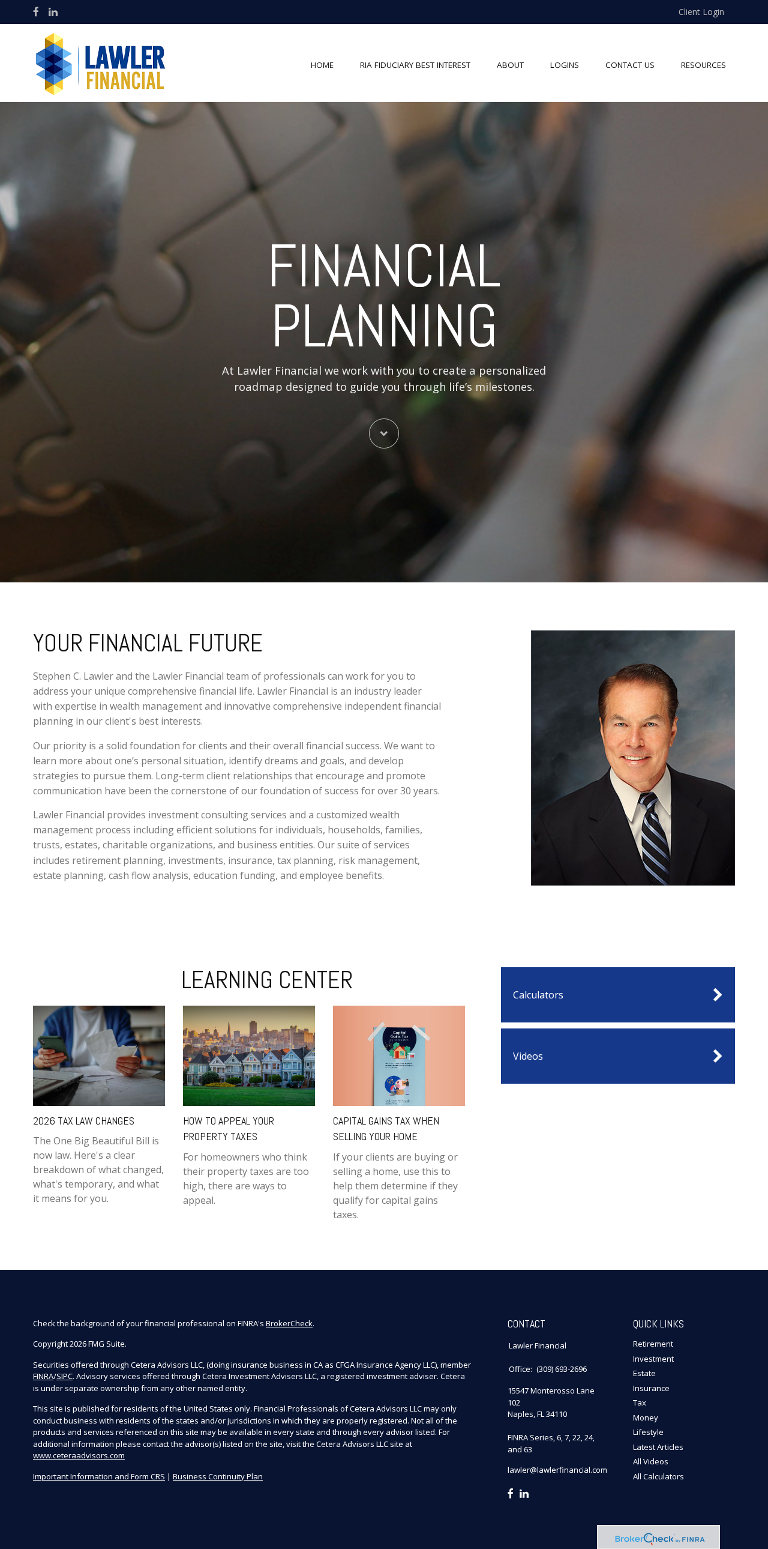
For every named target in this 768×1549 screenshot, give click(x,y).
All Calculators (658, 1476)
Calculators (538, 994)
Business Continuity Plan (218, 1476)
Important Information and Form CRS (99, 1476)
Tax (639, 1402)
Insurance (651, 1388)
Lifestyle (648, 1432)
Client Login (701, 11)
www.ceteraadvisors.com (79, 1455)
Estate (644, 1373)
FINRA (43, 1376)
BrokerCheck (289, 1323)
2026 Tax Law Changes (83, 1121)
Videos (528, 1056)
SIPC (64, 1376)
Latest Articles (658, 1447)
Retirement (653, 1343)
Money (645, 1417)
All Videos (650, 1461)
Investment (653, 1358)
